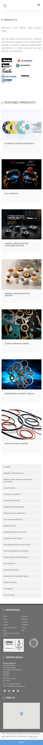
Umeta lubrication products (16, 557)
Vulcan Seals (9, 488)
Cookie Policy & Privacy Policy (11, 634)
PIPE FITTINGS (9, 595)
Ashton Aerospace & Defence (16, 551)
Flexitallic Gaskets (12, 494)
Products (25, 622)
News (23, 627)
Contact (6, 622)
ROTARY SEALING (10, 582)
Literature (25, 616)
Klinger (7, 467)
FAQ (23, 630)
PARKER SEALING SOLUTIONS (15, 532)
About (5, 619)
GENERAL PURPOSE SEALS (14, 473)
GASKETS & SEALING (12, 501)
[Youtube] (13, 691)
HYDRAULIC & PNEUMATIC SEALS (16, 576)
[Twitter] (4, 691)
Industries (25, 625)
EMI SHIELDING (9, 564)
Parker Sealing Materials (15, 513)
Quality (5, 625)
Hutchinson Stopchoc (13, 519)
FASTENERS (8, 589)
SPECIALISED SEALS (11, 570)
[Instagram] (18, 691)
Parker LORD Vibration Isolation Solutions (18, 480)
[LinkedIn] (9, 691)
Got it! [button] (21, 742)
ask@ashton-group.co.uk (16, 686)
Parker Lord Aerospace (14, 507)
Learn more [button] (32, 736)
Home (5, 616)
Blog (4, 630)
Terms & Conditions (10, 627)
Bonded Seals (10, 526)
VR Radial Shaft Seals (13, 538)
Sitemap (24, 619)
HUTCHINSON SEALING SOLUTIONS (17, 545)
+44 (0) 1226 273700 (13, 684)
